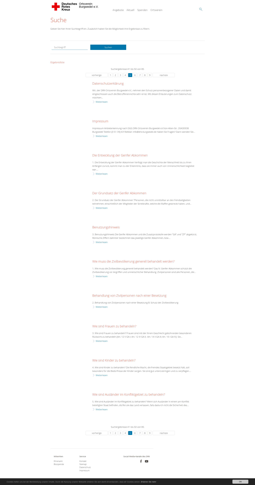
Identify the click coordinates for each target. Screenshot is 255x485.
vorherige (96, 75)
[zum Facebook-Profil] (141, 461)
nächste (164, 75)
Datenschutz (85, 467)
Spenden (142, 10)
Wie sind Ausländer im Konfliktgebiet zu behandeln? (128, 395)
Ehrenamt (58, 461)
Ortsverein (156, 10)
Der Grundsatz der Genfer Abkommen (119, 193)
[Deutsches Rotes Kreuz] (64, 6)
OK (240, 481)
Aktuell (130, 10)
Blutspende (59, 464)
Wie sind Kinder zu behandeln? (113, 360)
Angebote (118, 10)
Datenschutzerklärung (108, 84)
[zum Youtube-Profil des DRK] (146, 461)
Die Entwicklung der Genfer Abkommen (120, 155)
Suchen (108, 47)
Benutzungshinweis (106, 227)
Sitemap (83, 464)
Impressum (100, 121)
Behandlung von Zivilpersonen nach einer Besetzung (129, 296)
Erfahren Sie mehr (148, 481)
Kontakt (82, 461)
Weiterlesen (102, 101)
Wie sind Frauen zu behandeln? (114, 326)
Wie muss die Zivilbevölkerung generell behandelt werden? (133, 261)
